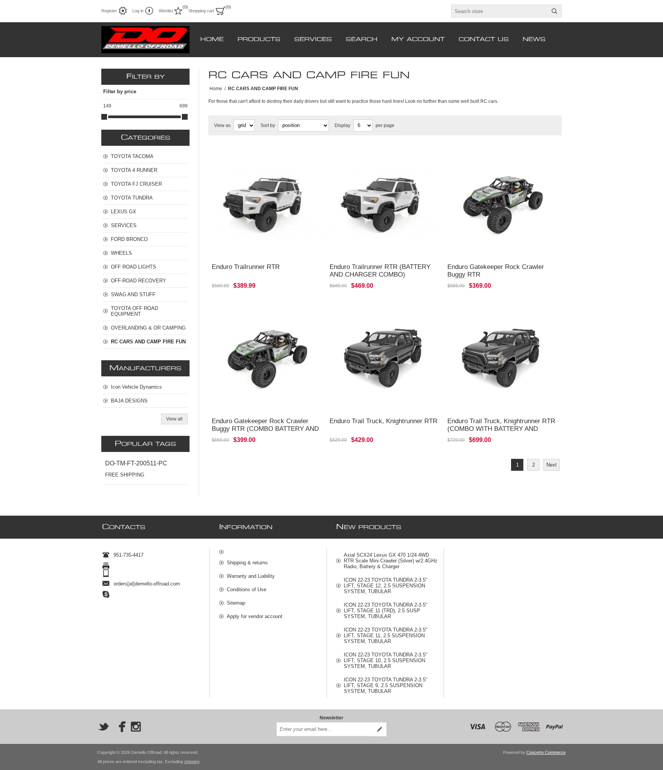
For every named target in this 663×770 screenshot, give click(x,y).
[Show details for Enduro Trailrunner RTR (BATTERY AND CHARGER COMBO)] (385, 202)
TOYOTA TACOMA (132, 156)
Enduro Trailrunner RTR (246, 266)
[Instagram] (136, 727)
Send (379, 729)
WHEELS (121, 253)
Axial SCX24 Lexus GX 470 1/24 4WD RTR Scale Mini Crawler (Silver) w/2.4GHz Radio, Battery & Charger (390, 560)
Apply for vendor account (254, 616)
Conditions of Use (246, 589)
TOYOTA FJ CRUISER (136, 184)
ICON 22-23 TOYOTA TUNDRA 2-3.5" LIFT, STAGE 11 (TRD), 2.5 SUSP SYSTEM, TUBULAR (385, 610)
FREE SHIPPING (124, 475)
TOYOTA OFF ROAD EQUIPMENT (134, 311)
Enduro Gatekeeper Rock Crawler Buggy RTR (495, 270)
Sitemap (236, 603)
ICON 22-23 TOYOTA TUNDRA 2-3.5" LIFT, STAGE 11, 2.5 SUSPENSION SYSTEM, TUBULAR (385, 635)
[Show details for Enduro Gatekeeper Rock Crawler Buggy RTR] (503, 202)
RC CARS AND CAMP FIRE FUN (148, 342)
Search (554, 11)
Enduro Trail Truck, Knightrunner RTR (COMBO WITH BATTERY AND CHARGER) (501, 428)
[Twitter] (103, 727)
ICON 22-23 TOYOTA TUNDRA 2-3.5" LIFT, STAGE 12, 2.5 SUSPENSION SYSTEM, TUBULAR (385, 585)
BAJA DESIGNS (129, 401)
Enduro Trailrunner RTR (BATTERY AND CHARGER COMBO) (380, 270)
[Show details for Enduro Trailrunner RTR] (267, 202)
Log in (137, 10)
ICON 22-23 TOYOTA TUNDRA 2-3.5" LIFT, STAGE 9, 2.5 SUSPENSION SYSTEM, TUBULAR (385, 685)
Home (215, 88)
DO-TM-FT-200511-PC (136, 463)
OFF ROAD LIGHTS (133, 267)
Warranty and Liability (251, 576)
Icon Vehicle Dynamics (136, 387)
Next (551, 465)
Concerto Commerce (546, 752)
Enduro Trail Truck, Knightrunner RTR (383, 421)
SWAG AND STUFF (133, 294)
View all (174, 419)
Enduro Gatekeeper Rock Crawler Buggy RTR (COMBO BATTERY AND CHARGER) (265, 428)
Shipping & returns (247, 563)
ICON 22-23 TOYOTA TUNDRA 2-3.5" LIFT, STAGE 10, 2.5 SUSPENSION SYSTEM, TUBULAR (385, 660)
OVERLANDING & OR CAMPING (148, 328)
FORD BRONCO (129, 239)
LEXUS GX (123, 211)
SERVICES (124, 225)
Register (109, 10)
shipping (192, 761)
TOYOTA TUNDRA (132, 198)
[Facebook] (120, 727)
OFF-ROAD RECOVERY (138, 281)
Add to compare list (248, 247)
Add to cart (290, 247)
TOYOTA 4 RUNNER (134, 170)
